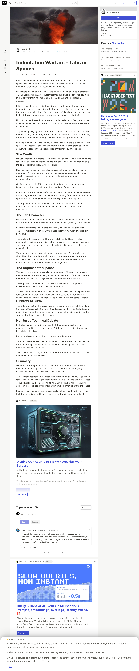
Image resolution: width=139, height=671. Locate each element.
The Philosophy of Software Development (117, 58)
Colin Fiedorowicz (29, 530)
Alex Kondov (27, 49)
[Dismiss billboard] (134, 639)
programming (39, 74)
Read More (22, 494)
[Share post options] (5, 79)
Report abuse (61, 553)
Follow (118, 18)
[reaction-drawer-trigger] (5, 51)
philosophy (51, 74)
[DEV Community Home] (4, 3)
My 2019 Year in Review (112, 66)
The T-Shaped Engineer (113, 50)
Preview (35, 522)
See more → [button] (22, 633)
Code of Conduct (47, 553)
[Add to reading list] (5, 66)
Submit (24, 522)
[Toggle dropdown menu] (90, 400)
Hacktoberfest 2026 (109, 130)
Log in (116, 3)
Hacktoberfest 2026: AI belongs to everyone (115, 118)
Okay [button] (11, 667)
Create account (129, 3)
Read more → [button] (108, 143)
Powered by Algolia (69, 3)
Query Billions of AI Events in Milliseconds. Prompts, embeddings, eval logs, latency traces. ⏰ (52, 609)
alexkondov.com (54, 51)
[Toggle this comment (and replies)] (18, 533)
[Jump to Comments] (5, 58)
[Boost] (5, 73)
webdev (28, 74)
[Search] (10, 3)
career (20, 74)
